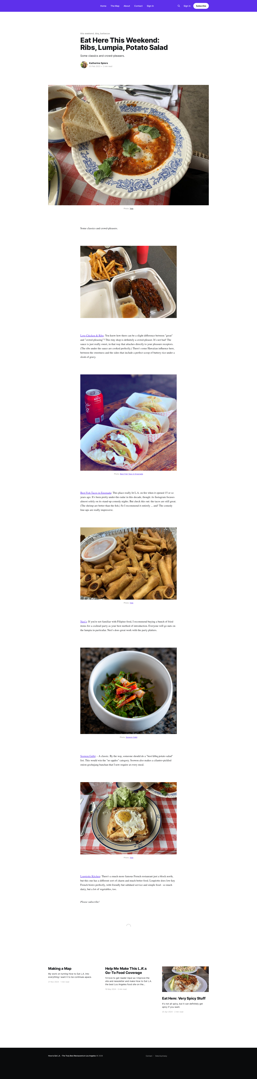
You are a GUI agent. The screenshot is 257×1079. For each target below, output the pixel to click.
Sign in (187, 6)
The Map (115, 6)
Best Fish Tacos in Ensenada (95, 493)
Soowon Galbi (131, 737)
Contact (138, 6)
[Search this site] (179, 6)
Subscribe (201, 6)
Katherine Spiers (98, 63)
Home (103, 6)
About (127, 6)
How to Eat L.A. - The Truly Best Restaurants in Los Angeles (72, 1056)
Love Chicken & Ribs (92, 335)
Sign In (150, 6)
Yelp (131, 208)
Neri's (83, 621)
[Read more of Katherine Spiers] (84, 64)
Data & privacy (161, 1056)
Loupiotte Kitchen (90, 876)
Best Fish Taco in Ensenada (131, 474)
